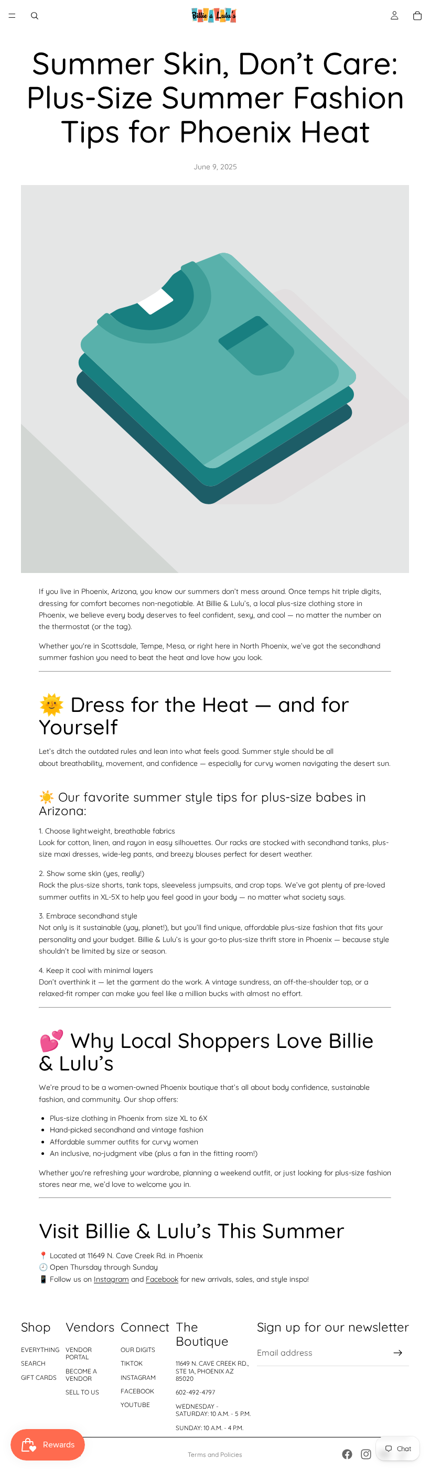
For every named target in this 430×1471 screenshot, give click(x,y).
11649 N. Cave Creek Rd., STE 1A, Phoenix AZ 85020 (212, 1370)
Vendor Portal (79, 1353)
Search (33, 1363)
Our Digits (138, 1350)
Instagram (111, 1279)
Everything (40, 1350)
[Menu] (12, 16)
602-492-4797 (195, 1392)
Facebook (162, 1279)
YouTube (135, 1405)
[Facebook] (347, 1454)
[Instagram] (366, 1454)
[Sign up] (398, 1353)
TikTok (132, 1363)
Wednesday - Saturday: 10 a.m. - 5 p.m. (213, 1410)
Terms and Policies (215, 1454)
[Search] (34, 15)
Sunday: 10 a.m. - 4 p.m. (209, 1428)
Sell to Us (82, 1392)
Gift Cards (39, 1377)
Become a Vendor (81, 1374)
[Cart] (417, 15)
